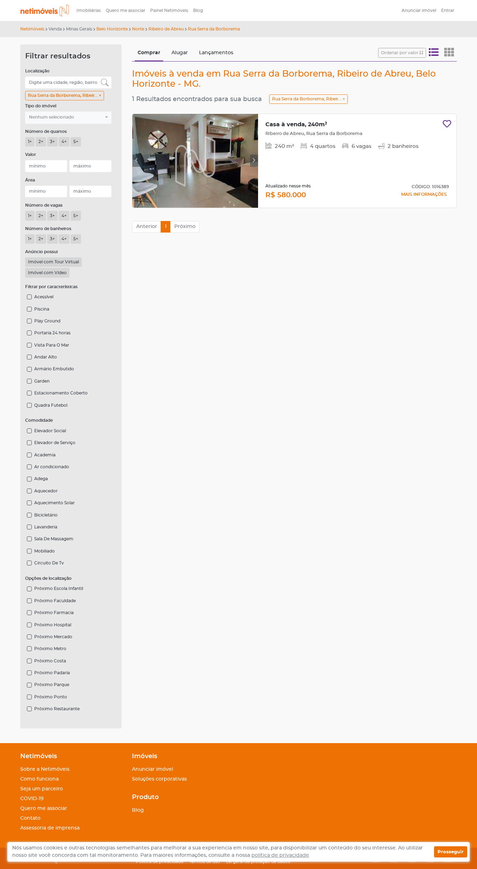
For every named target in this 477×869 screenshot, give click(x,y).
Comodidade (39, 420)
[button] (68, 118)
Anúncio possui (41, 252)
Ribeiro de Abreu (166, 29)
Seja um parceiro (41, 788)
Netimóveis (32, 29)
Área (30, 180)
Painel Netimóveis (169, 10)
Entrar (447, 10)
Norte (138, 29)
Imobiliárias (88, 10)
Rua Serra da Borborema (214, 29)
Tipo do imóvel (40, 106)
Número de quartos (46, 131)
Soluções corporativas (159, 779)
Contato (30, 818)
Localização (37, 71)
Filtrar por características (51, 287)
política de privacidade (280, 855)
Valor (30, 154)
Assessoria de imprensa (50, 828)
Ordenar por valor (400, 53)
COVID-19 (32, 798)
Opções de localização (48, 578)
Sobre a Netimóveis (44, 769)
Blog (198, 10)
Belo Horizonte (112, 29)
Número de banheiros (48, 229)
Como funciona (39, 779)
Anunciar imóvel (419, 10)
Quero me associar (125, 10)
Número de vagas (44, 205)
